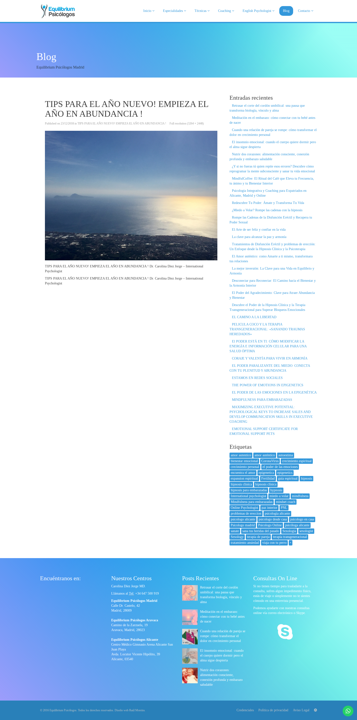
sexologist (306, 531)
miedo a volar (279, 496)
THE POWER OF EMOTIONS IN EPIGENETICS (267, 385)
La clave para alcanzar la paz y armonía (259, 237)
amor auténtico (265, 455)
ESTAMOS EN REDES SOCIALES (257, 378)
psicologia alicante (277, 513)
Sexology (237, 537)
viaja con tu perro (274, 542)
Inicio (147, 11)
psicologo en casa (302, 519)
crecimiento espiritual (297, 461)
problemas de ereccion (246, 513)
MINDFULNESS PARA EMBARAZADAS (262, 400)
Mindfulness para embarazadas (251, 502)
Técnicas (201, 11)
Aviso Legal (301, 710)
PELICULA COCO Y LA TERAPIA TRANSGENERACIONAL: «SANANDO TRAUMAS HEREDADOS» (267, 329)
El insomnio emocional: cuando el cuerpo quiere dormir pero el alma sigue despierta (222, 655)
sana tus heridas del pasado (260, 531)
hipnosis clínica (265, 484)
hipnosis (306, 478)
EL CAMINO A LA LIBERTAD (254, 317)
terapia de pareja (258, 537)
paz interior (269, 507)
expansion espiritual (244, 478)
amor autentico (241, 455)
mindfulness (300, 496)
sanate (235, 531)
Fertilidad (268, 478)
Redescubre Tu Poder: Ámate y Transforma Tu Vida (268, 203)
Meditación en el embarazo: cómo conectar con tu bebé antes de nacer (222, 616)
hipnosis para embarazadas (249, 490)
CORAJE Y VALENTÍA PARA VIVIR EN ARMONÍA (269, 358)
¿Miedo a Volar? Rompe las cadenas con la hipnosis (267, 210)
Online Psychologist (244, 507)
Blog (286, 11)
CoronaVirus (270, 461)
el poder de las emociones (280, 467)
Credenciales (245, 710)
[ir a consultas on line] (285, 632)
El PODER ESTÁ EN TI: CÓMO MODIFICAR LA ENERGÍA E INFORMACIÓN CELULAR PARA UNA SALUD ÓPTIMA (268, 346)
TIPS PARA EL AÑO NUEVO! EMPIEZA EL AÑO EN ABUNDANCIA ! (121, 123)
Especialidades (173, 11)
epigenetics (284, 472)
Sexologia (289, 531)
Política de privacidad (273, 710)
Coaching (225, 11)
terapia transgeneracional (290, 537)
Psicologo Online (270, 525)
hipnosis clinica (241, 484)
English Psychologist (257, 11)
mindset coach (285, 502)
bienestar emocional (244, 461)
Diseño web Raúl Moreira (129, 710)
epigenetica (266, 472)
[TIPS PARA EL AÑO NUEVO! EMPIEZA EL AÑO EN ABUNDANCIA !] (131, 195)
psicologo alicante (243, 519)
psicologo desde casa (273, 519)
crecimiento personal (245, 467)
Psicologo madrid (243, 525)
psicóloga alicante (297, 525)
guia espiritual (288, 478)
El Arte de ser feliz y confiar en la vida (259, 229)
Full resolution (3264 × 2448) (187, 123)
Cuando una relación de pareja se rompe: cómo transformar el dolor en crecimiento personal (222, 636)
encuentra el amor (243, 472)
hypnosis (276, 490)
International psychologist (248, 496)
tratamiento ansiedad (245, 542)
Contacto (304, 11)
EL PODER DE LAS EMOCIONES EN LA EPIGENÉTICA (274, 392)
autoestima (285, 455)
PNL (284, 507)
